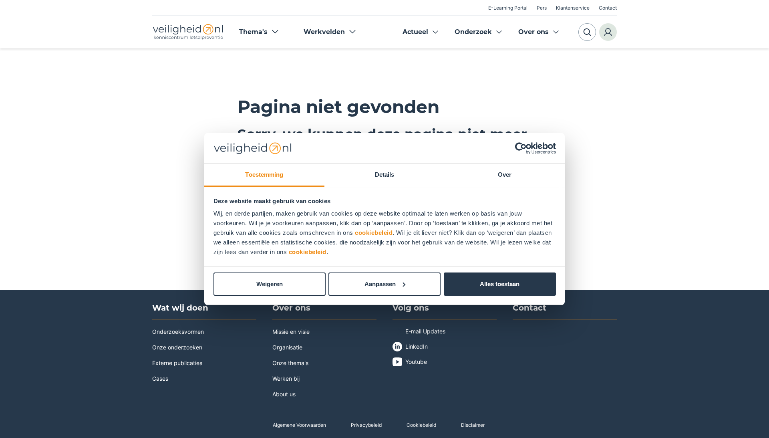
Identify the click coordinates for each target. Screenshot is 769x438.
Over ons (533, 32)
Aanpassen (380, 284)
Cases (160, 378)
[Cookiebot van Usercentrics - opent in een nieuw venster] (521, 148)
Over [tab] (504, 174)
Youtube (416, 361)
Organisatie (287, 347)
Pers (542, 8)
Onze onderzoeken (177, 347)
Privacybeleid (366, 425)
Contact (608, 8)
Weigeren (269, 284)
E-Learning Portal (507, 8)
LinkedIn (416, 346)
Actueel (415, 32)
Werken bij (286, 378)
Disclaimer (473, 425)
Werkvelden (324, 32)
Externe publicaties (177, 362)
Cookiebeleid (421, 425)
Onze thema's (290, 362)
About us (284, 394)
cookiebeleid (374, 232)
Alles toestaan (499, 284)
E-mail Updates (425, 331)
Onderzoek (473, 32)
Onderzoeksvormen (178, 331)
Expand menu (435, 32)
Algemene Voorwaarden (299, 425)
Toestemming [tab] (264, 174)
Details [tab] (385, 174)
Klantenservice (573, 8)
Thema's (253, 32)
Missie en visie (291, 331)
